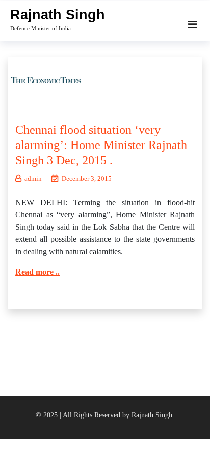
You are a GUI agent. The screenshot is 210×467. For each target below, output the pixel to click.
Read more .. (37, 271)
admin (33, 178)
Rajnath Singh (57, 14)
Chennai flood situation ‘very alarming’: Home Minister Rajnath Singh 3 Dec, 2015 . (101, 145)
